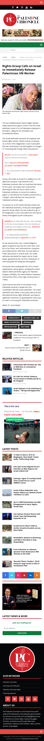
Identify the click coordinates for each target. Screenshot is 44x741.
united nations (10, 327)
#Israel (7, 155)
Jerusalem (28, 322)
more (15, 726)
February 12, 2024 (20, 393)
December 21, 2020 (21, 372)
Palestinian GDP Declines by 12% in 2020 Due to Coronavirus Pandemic (27, 367)
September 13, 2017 (28, 237)
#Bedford (8, 221)
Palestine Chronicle (10, 682)
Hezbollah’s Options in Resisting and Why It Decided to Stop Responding (27, 540)
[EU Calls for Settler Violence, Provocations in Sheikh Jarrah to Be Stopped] (7, 379)
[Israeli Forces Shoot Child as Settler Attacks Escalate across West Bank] (7, 528)
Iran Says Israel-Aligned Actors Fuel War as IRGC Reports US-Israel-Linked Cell (26, 468)
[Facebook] (13, 7)
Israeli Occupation (11, 322)
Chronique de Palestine (11, 686)
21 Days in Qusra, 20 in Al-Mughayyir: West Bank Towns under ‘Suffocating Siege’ (26, 457)
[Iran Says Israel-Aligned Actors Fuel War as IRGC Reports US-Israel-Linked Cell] (7, 469)
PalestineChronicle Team (30, 739)
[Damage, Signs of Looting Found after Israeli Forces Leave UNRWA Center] (7, 480)
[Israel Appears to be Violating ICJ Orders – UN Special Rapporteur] (7, 390)
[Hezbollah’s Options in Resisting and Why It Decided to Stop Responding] (7, 540)
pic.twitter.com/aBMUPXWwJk (16, 165)
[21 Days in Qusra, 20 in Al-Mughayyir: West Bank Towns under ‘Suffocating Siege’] (7, 457)
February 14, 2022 (20, 383)
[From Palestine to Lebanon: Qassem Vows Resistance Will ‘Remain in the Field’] (7, 551)
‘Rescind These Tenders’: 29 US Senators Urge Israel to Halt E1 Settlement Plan (26, 563)
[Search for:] (21, 50)
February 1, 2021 (10, 79)
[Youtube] (27, 7)
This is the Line (11, 406)
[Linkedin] (31, 7)
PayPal (7, 415)
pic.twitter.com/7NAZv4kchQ (16, 229)
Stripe (36, 412)
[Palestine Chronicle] (22, 671)
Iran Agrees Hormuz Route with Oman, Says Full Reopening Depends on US (26, 516)
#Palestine (36, 227)
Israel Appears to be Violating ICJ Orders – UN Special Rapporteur (27, 389)
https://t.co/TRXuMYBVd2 (19, 162)
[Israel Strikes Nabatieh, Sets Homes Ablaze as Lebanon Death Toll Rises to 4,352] (7, 492)
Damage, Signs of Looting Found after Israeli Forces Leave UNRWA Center (27, 480)
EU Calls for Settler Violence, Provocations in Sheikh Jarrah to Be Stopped (27, 378)
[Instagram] (22, 7)
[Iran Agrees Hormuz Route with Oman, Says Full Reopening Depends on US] (7, 516)
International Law (31, 318)
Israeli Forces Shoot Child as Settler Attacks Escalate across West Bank (26, 528)
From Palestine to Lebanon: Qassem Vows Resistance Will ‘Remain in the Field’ (26, 551)
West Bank (25, 327)
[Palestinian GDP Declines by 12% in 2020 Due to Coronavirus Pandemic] (7, 367)
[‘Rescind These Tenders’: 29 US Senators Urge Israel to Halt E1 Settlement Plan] (7, 563)
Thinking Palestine (9, 693)
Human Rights (13, 318)
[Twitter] (17, 7)
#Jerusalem (33, 155)
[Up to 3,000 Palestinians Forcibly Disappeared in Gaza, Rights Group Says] (7, 504)
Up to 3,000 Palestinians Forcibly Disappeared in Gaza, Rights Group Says (27, 504)
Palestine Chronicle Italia (11, 689)
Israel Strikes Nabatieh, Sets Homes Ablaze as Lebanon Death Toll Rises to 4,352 (27, 492)
